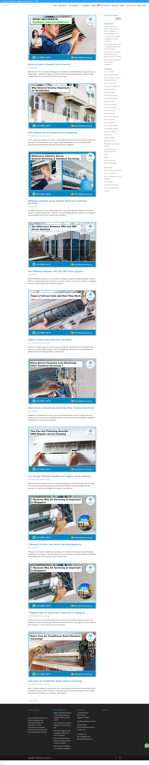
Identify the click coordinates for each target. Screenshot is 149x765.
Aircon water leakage (111, 126)
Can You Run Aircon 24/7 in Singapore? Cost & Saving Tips (112, 39)
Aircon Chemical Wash (111, 188)
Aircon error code (110, 83)
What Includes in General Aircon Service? (49, 64)
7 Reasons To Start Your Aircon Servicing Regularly (54, 544)
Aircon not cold (109, 101)
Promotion (94, 5)
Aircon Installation (110, 92)
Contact (139, 5)
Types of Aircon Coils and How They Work (50, 339)
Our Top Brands (73, 5)
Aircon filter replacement (112, 86)
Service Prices (62, 5)
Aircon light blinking (110, 95)
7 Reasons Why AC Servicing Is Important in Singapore (56, 612)
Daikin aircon (108, 135)
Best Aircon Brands (110, 132)
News (106, 155)
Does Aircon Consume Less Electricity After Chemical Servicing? (61, 408)
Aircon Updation (109, 123)
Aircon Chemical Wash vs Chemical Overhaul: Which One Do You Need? (112, 54)
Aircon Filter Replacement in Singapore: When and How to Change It (112, 46)
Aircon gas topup (109, 89)
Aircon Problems (109, 110)
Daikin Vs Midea (109, 138)
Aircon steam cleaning (111, 116)
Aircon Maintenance (34, 136)
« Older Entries (33, 700)
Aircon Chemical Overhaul (112, 170)
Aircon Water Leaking (111, 129)
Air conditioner (109, 72)
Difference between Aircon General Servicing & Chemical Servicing (57, 202)
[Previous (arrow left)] (0, 764)
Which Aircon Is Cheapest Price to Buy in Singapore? (112, 62)
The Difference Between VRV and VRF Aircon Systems (55, 271)
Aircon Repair (108, 182)
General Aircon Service (111, 185)
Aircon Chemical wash (111, 75)
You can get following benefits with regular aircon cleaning (59, 476)
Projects (122, 5)
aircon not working (110, 107)
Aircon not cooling (110, 104)
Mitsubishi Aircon (110, 141)
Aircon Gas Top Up (110, 173)
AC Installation (85, 5)
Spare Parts (114, 5)
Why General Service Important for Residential (52, 132)
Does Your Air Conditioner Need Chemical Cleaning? (55, 681)
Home (55, 5)
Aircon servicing (32, 67)
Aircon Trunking (109, 120)
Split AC (106, 158)
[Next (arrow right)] (2, 764)
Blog (144, 5)
